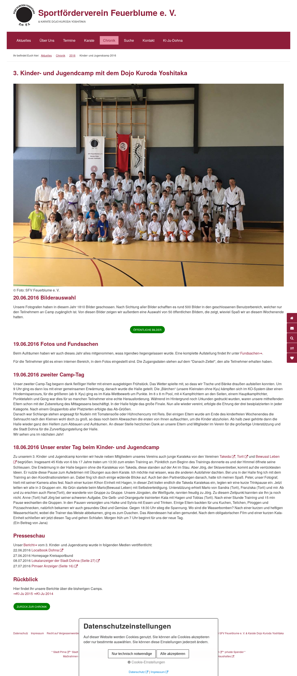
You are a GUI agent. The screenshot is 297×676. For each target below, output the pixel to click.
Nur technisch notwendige (132, 654)
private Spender (234, 652)
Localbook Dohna (45, 550)
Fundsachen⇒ (251, 353)
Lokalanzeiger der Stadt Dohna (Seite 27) (63, 560)
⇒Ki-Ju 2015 (23, 593)
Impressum (37, 633)
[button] (147, 329)
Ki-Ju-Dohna (173, 40)
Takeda (225, 456)
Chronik (109, 40)
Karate (89, 40)
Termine (69, 40)
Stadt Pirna (59, 652)
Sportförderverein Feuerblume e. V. (107, 12)
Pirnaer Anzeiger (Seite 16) (52, 565)
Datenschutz (20, 633)
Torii (240, 456)
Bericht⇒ (30, 544)
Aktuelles (24, 40)
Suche (129, 40)
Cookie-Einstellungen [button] (148, 661)
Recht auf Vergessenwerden (63, 633)
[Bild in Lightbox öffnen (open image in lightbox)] (148, 185)
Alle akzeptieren (172, 654)
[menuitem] (23, 40)
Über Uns (47, 40)
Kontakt (148, 40)
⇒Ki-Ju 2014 (43, 593)
